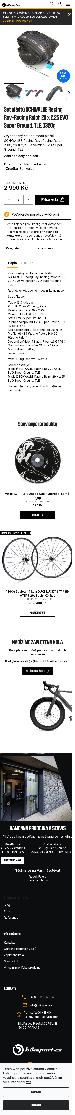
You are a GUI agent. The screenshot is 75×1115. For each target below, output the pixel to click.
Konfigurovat (37, 613)
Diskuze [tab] (27, 263)
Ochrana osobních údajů (20, 948)
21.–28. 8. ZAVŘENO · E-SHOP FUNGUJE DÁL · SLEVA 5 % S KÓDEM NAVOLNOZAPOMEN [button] (33, 14)
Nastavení (36, 1092)
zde (28, 1082)
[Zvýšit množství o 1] (28, 199)
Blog (7, 905)
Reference (11, 917)
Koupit (35, 515)
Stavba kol (11, 961)
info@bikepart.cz (41, 1005)
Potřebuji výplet (35, 671)
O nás (8, 911)
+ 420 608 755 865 (41, 997)
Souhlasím (36, 1105)
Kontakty (9, 942)
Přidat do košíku (49, 199)
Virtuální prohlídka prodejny (22, 967)
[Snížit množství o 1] (9, 199)
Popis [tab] (12, 263)
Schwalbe (26, 169)
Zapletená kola (14, 955)
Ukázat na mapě (12, 860)
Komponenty (45, 248)
